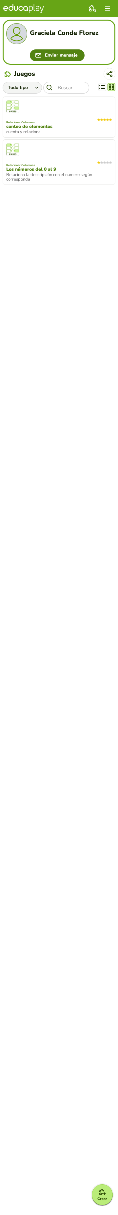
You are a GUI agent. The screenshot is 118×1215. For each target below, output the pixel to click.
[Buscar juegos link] (92, 8)
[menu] (107, 8)
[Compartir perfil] (109, 74)
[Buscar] (49, 88)
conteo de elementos (29, 126)
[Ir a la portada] (23, 8)
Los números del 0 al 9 (31, 169)
